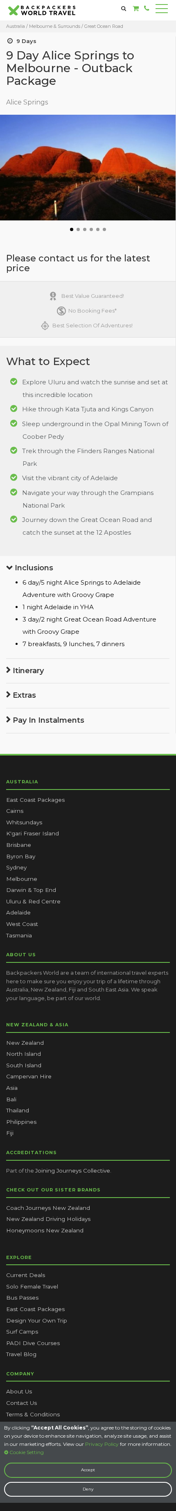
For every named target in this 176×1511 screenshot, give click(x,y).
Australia (15, 26)
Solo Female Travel (32, 1286)
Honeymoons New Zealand (44, 1230)
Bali (11, 1099)
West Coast (22, 924)
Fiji (10, 1133)
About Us (19, 1391)
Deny (88, 1489)
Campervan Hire (29, 1076)
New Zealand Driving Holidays (48, 1219)
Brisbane (18, 845)
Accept (88, 1469)
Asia (12, 1087)
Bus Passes (22, 1297)
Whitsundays (24, 822)
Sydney (16, 867)
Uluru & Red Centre (33, 901)
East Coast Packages (35, 799)
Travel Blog (21, 1354)
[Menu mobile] (162, 10)
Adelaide (18, 912)
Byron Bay (20, 856)
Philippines (21, 1122)
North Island (23, 1053)
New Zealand (25, 1042)
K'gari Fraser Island (32, 833)
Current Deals (25, 1275)
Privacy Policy (102, 1444)
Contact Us (21, 1403)
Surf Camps (22, 1331)
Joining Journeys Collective (72, 1170)
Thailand (17, 1110)
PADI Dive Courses (33, 1343)
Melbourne (21, 879)
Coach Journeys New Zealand (48, 1208)
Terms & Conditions (33, 1414)
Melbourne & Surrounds (55, 26)
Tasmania (19, 935)
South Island (23, 1065)
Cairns (14, 811)
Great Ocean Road (103, 26)
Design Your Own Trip (36, 1320)
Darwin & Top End (31, 890)
